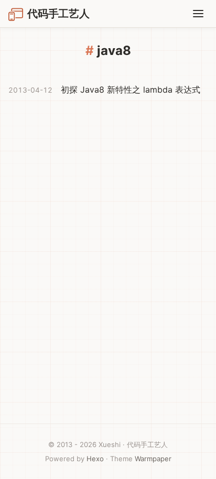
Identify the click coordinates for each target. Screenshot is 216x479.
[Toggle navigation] (198, 13)
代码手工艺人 (58, 13)
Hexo (95, 458)
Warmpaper (153, 458)
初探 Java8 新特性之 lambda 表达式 (130, 89)
